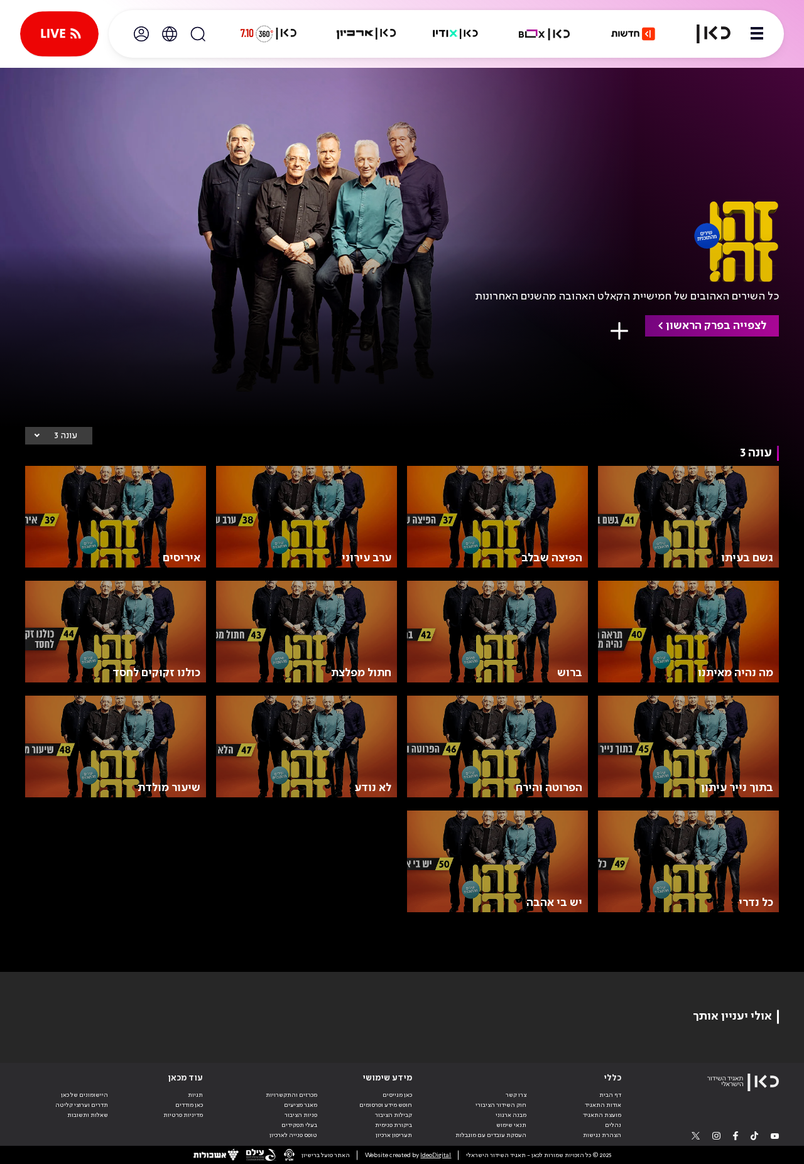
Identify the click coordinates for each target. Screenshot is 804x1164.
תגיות (195, 1095)
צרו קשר (516, 1095)
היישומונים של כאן (84, 1095)
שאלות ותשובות (87, 1115)
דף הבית (610, 1095)
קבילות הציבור (393, 1115)
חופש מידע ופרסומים (385, 1105)
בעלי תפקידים (299, 1125)
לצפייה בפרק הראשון (716, 325)
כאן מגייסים (397, 1095)
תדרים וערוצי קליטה (81, 1105)
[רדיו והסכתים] (455, 34)
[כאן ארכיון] (366, 34)
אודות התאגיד (603, 1105)
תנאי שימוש (511, 1125)
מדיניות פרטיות (183, 1115)
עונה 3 (65, 435)
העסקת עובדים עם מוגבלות (490, 1135)
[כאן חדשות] (633, 34)
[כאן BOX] (544, 34)
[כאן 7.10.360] (268, 34)
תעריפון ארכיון (394, 1134)
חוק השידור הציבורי (500, 1105)
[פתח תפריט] (757, 34)
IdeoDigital (435, 1155)
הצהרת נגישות (602, 1135)
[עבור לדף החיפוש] (197, 33)
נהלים (613, 1125)
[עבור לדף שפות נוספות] (169, 33)
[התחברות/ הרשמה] (141, 33)
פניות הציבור (301, 1115)
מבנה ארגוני (511, 1115)
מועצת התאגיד (602, 1115)
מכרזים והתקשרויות (291, 1095)
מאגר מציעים (300, 1105)
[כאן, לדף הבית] (706, 34)
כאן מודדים (189, 1105)
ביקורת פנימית (393, 1125)
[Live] (59, 34)
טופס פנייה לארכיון (293, 1135)
